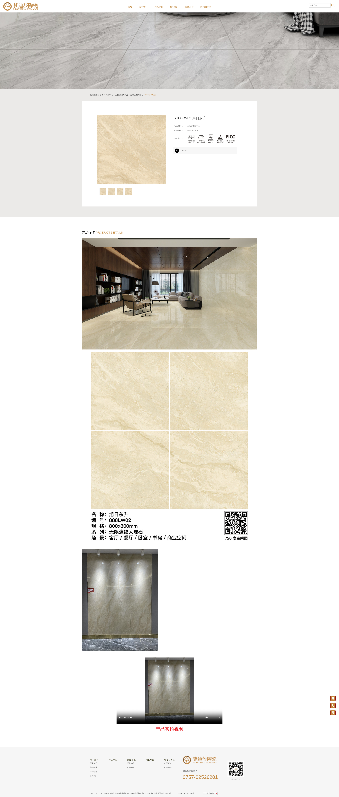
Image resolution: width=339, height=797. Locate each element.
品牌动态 (131, 763)
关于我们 (143, 7)
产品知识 (131, 767)
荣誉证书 (93, 767)
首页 (130, 7)
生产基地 (93, 771)
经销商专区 (205, 7)
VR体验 (183, 150)
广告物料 (168, 767)
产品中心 (158, 7)
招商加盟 (189, 7)
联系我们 (93, 776)
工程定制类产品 (121, 95)
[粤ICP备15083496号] (187, 793)
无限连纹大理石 (136, 95)
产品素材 (168, 763)
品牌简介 (93, 763)
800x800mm (150, 95)
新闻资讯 (174, 7)
